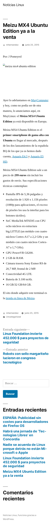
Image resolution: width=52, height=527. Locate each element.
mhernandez (12, 45)
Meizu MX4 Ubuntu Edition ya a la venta (24, 473)
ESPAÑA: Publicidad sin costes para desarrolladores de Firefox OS (25, 422)
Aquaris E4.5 (20, 156)
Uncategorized (13, 317)
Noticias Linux (13, 5)
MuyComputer (39, 100)
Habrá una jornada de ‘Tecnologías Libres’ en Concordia (24, 435)
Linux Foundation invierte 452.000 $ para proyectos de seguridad (24, 462)
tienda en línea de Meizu (20, 298)
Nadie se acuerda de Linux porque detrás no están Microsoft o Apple (25, 449)
